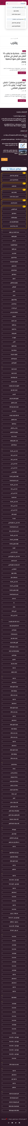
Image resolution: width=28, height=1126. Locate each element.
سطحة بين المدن (14, 773)
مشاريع (14, 659)
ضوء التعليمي (14, 209)
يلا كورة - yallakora (14, 922)
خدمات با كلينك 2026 (14, 647)
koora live (14, 896)
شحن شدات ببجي (14, 552)
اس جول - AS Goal (14, 930)
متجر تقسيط (14, 497)
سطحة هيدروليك (14, 777)
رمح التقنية (14, 325)
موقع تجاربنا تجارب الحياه (14, 651)
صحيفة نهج (14, 274)
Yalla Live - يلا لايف (14, 913)
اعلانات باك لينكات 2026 (14, 1064)
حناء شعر (14, 598)
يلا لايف (14, 846)
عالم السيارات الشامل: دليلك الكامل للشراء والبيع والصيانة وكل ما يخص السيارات (10, 151)
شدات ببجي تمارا (14, 455)
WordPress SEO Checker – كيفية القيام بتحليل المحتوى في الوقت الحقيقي (14, 140)
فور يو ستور (14, 514)
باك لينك (14, 668)
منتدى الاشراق (14, 403)
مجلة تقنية (14, 424)
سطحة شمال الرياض (14, 781)
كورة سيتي (14, 834)
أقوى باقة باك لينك (14, 642)
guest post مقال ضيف (14, 626)
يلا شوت (14, 678)
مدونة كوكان (14, 270)
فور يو (14, 548)
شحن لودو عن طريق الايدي (14, 565)
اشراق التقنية (14, 236)
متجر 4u (14, 518)
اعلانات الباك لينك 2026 (14, 407)
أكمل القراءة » (22, 73)
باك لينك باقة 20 (14, 634)
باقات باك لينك (14, 381)
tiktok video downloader (14, 1106)
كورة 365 (14, 829)
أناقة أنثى (14, 287)
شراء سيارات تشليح (14, 806)
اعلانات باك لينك (14, 663)
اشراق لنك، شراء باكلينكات (14, 386)
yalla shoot (14, 682)
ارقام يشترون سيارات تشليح (14, 815)
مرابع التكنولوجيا (14, 245)
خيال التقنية (14, 249)
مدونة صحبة (14, 350)
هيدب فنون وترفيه (14, 440)
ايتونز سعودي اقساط (14, 476)
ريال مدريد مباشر (14, 695)
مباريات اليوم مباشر (14, 686)
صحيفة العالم (14, 445)
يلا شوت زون (14, 1079)
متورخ (14, 291)
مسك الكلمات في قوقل (14, 232)
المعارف (14, 316)
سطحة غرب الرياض (14, 785)
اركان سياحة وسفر (14, 226)
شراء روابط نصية (14, 377)
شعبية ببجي (14, 569)
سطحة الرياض (14, 764)
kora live (14, 941)
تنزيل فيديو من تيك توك (14, 1093)
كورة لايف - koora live (14, 1037)
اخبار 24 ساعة (14, 436)
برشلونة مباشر (14, 691)
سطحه (14, 768)
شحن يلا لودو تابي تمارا (14, 531)
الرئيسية (15, 38)
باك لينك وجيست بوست (14, 415)
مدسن (14, 295)
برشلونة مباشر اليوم (14, 857)
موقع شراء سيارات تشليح (14, 811)
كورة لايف (14, 945)
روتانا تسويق (14, 299)
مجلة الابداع (14, 304)
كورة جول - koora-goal (14, 884)
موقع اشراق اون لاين (14, 222)
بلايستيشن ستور (14, 577)
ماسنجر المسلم (14, 203)
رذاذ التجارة (14, 329)
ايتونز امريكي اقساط (14, 539)
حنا (14, 603)
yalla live (14, 869)
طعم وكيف (14, 333)
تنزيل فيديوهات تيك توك (14, 1102)
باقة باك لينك (14, 192)
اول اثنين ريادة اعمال (14, 175)
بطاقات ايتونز (14, 573)
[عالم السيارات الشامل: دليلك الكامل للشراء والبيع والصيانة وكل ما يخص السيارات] (23, 152)
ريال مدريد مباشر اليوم (14, 852)
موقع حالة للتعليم (14, 432)
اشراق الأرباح (14, 363)
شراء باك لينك (14, 369)
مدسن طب (14, 411)
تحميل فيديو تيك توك (14, 1098)
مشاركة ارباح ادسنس (14, 180)
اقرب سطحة (14, 794)
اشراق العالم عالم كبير (14, 398)
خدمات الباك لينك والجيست (14, 621)
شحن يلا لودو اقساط (14, 480)
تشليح (14, 798)
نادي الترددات (14, 308)
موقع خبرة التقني (14, 283)
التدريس (14, 394)
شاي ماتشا (14, 611)
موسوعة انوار (14, 358)
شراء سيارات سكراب (14, 802)
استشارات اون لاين (14, 312)
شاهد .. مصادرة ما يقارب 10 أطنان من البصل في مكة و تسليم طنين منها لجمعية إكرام (14, 57)
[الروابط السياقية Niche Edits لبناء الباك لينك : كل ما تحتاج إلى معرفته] (23, 145)
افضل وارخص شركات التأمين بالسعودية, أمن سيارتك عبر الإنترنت (15, 136)
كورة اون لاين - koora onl (14, 918)
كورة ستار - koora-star (14, 880)
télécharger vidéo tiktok (14, 1110)
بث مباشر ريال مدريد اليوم (14, 842)
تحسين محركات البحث (14, 196)
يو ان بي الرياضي (14, 428)
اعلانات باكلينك (14, 672)
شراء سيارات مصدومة (14, 819)
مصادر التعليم (14, 419)
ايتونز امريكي (14, 472)
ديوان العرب (14, 655)
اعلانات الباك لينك (14, 390)
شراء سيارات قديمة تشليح (14, 823)
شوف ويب (14, 253)
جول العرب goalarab (14, 838)
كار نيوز (14, 278)
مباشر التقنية (14, 346)
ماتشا (14, 607)
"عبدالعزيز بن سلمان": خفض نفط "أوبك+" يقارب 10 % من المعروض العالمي (14, 85)
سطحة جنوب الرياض (14, 790)
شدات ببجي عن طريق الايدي (14, 522)
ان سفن (14, 240)
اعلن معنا (4, 1119)
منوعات (24, 51)
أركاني (14, 342)
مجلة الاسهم (14, 257)
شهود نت (14, 337)
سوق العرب (14, 630)
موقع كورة (14, 997)
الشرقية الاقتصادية (14, 262)
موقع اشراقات (14, 217)
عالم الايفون (14, 266)
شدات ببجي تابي (14, 463)
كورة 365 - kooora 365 (14, 926)
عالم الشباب (14, 186)
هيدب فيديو (14, 321)
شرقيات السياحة (14, 354)
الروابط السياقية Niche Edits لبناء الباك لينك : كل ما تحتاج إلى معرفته (10, 144)
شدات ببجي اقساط (14, 451)
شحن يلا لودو (14, 560)
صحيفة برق (14, 213)
